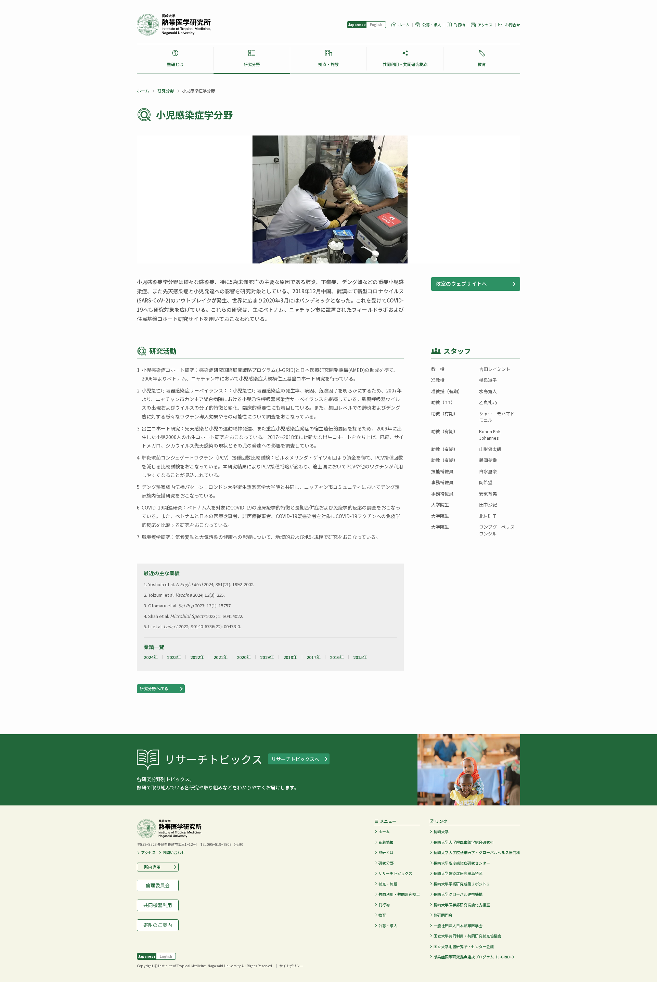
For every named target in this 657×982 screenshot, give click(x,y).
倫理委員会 (158, 885)
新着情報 (386, 842)
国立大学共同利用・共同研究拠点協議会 (467, 936)
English (376, 24)
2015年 (360, 657)
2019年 (267, 657)
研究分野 (252, 64)
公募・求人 (431, 25)
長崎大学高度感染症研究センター (462, 863)
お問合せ (512, 25)
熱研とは (175, 64)
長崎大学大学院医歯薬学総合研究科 (464, 842)
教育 (482, 64)
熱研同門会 (443, 915)
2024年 (151, 657)
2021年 (221, 657)
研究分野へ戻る (154, 688)
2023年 (174, 657)
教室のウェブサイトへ (461, 283)
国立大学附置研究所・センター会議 (464, 946)
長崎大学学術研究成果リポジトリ (462, 884)
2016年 (337, 657)
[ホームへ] (174, 25)
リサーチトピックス (395, 873)
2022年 (197, 657)
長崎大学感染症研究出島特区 (458, 873)
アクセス (485, 25)
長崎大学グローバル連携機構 (458, 894)
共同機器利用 (157, 905)
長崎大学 (441, 831)
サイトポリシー (291, 965)
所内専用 (150, 867)
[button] (475, 284)
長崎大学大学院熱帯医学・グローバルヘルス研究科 (477, 852)
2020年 (244, 657)
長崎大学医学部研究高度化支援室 (462, 904)
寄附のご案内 (157, 924)
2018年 (290, 657)
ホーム (404, 25)
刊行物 (459, 25)
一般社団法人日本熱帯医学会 (458, 925)
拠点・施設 (328, 64)
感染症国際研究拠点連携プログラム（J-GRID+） (475, 956)
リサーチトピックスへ (295, 758)
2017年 (314, 657)
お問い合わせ (174, 852)
